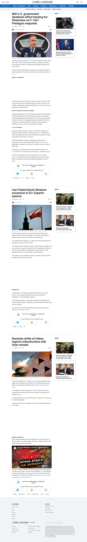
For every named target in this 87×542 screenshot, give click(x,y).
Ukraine (14, 326)
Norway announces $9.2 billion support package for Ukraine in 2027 (64, 53)
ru (8, 2)
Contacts (30, 532)
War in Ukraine (19, 6)
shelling (47, 494)
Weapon (27, 177)
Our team (14, 532)
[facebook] (48, 523)
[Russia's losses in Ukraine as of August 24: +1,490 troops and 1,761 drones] (65, 199)
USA (33, 177)
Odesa (42, 494)
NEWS (57, 13)
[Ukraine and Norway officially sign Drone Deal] (65, 220)
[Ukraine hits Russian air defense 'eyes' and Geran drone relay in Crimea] (65, 23)
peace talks (39, 9)
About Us (14, 526)
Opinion (63, 6)
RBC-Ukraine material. (24, 310)
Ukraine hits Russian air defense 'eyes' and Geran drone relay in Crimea (64, 32)
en (5, 2)
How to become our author (34, 530)
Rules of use (14, 528)
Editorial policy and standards (34, 526)
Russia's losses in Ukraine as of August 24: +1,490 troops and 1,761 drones (64, 208)
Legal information (15, 530)
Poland (20, 326)
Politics (44, 6)
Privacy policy (31, 528)
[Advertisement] (31, 89)
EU (24, 326)
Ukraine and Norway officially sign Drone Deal (64, 228)
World (35, 6)
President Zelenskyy (56, 9)
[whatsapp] (59, 523)
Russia (28, 494)
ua (2, 2)
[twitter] (54, 523)
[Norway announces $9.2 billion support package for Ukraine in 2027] (65, 44)
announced (15, 157)
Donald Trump (47, 9)
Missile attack (35, 494)
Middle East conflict (30, 9)
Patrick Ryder (15, 66)
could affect (21, 124)
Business (53, 6)
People (71, 6)
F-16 (23, 177)
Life (29, 6)
